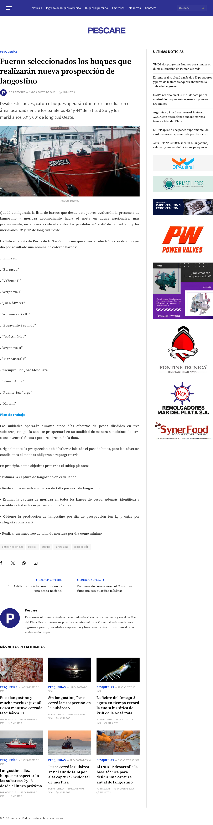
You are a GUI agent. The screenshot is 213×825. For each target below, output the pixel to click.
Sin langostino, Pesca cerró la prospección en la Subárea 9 (69, 702)
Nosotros (135, 8)
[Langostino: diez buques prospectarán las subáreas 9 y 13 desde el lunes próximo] (21, 742)
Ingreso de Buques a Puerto (63, 8)
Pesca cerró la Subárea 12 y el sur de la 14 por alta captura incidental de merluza (69, 774)
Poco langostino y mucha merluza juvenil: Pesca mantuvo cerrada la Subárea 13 (21, 705)
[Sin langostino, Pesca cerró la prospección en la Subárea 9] (69, 670)
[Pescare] (106, 30)
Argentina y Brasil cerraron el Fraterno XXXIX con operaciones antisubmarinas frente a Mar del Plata (179, 117)
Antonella (10, 719)
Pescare (20, 92)
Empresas (118, 8)
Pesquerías (8, 51)
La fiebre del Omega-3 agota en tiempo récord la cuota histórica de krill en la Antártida (118, 705)
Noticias (37, 8)
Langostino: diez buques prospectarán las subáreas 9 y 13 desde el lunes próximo (21, 778)
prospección (81, 547)
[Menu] (9, 8)
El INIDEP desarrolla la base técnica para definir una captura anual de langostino (117, 774)
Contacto (150, 8)
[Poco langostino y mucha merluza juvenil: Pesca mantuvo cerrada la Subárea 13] (21, 670)
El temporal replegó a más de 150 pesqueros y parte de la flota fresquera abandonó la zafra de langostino (182, 82)
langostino (62, 547)
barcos (32, 547)
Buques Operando (96, 8)
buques (46, 547)
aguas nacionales (12, 547)
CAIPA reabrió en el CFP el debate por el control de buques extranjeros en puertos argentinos (180, 99)
